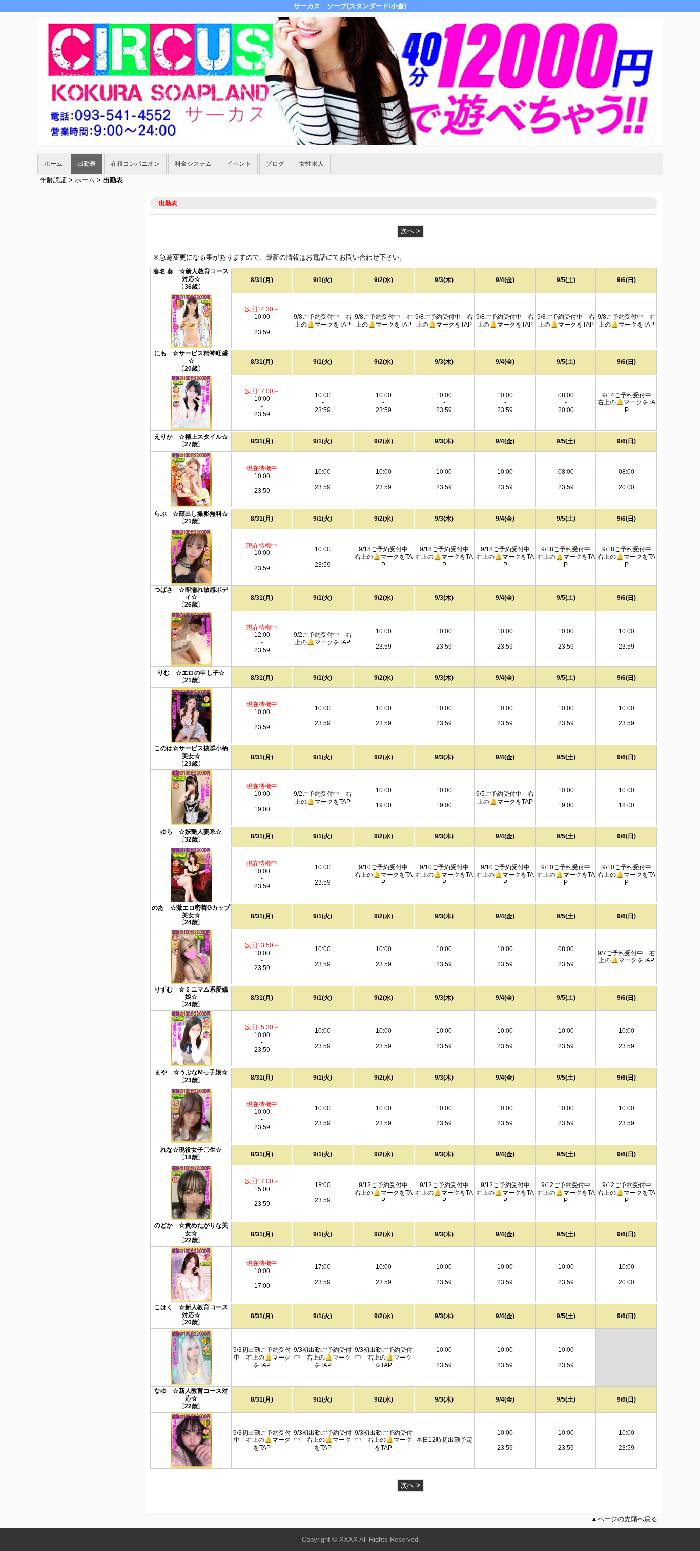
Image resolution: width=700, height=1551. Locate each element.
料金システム (193, 163)
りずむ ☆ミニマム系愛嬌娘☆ (191, 993)
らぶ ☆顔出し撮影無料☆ (191, 514)
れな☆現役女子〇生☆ (191, 1149)
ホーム (53, 163)
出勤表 (86, 163)
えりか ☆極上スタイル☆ (191, 436)
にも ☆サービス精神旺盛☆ (191, 357)
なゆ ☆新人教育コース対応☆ (191, 1394)
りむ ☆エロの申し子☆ (191, 672)
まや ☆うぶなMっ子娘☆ (191, 1072)
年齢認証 (53, 180)
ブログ (275, 163)
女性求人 (311, 163)
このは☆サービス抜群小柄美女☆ (191, 752)
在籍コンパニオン (135, 163)
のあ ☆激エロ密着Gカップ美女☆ (191, 911)
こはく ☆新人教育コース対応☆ (191, 1311)
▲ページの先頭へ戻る (624, 1519)
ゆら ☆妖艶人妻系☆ (191, 831)
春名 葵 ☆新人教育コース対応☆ (191, 275)
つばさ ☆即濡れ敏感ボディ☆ (191, 593)
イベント (239, 163)
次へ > (410, 231)
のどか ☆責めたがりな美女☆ (191, 1229)
